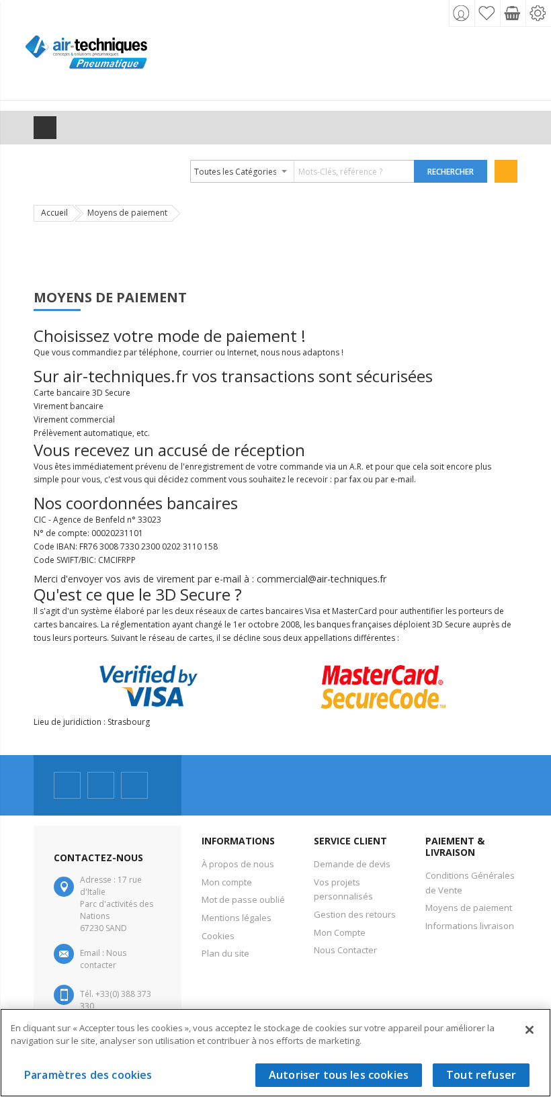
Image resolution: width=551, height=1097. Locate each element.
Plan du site (225, 953)
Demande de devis (352, 864)
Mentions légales (236, 918)
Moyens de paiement (468, 908)
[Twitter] (100, 785)
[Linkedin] (134, 785)
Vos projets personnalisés (343, 889)
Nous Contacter (345, 950)
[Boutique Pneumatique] (87, 59)
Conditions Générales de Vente (470, 882)
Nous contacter (103, 959)
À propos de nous (238, 864)
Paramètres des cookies (88, 1074)
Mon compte (227, 882)
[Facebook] (67, 785)
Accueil (54, 212)
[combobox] (302, 171)
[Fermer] (529, 1030)
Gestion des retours (355, 914)
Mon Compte (340, 932)
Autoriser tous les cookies (339, 1074)
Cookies (218, 936)
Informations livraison (469, 926)
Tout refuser (481, 1074)
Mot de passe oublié (243, 899)
